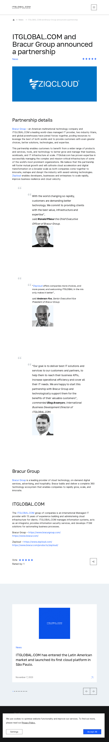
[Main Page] (13, 20)
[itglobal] (21, 7)
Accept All (92, 732)
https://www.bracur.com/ (25, 535)
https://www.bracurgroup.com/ (44, 532)
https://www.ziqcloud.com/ (38, 541)
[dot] (13, 691)
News (21, 20)
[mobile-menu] (94, 7)
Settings (14, 732)
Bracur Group (19, 128)
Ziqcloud (16, 175)
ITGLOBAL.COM (25, 512)
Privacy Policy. (28, 722)
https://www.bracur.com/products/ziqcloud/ (35, 545)
